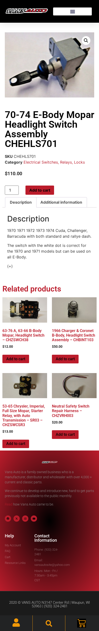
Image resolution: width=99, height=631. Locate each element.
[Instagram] (25, 518)
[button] (72, 11)
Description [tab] (21, 202)
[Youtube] (34, 518)
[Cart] (81, 623)
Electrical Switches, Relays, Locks (54, 162)
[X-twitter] (16, 518)
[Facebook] (8, 518)
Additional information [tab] (61, 202)
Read (8, 504)
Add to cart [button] (15, 359)
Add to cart (39, 190)
